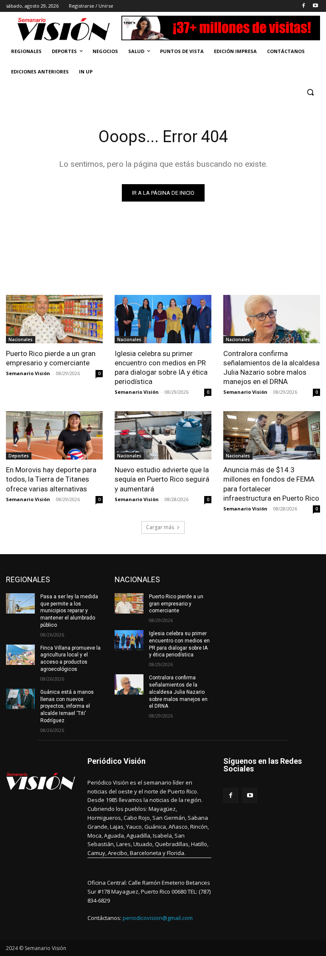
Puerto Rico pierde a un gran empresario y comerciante (51, 358)
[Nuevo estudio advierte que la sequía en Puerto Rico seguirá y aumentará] (163, 435)
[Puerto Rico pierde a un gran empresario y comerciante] (54, 319)
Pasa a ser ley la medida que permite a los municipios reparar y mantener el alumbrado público (69, 611)
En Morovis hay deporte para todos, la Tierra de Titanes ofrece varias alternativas (51, 479)
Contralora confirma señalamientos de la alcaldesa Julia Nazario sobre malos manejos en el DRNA (271, 367)
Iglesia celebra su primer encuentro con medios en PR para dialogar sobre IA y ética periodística (161, 367)
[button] (310, 92)
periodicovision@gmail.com (158, 918)
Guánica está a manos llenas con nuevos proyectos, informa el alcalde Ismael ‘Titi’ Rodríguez (67, 706)
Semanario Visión (28, 373)
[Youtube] (315, 6)
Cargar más (160, 527)
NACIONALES (137, 579)
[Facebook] (303, 6)
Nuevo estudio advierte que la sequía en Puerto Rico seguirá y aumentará (162, 479)
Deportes (18, 456)
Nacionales (20, 339)
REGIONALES (28, 579)
